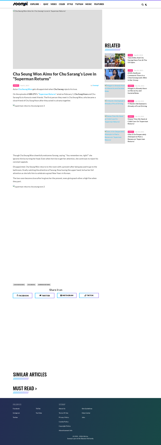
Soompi (96, 85)
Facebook (23, 296)
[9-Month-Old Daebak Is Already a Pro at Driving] (115, 106)
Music (88, 4)
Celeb (62, 4)
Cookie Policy (64, 422)
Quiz (45, 4)
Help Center (86, 413)
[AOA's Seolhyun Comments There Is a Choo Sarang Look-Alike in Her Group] (115, 75)
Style (70, 4)
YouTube (39, 413)
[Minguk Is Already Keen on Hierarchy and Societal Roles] (115, 91)
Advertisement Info (65, 430)
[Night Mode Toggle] (146, 4)
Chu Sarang (31, 284)
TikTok (38, 408)
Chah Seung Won (19, 284)
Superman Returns (47, 94)
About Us (62, 408)
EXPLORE (34, 4)
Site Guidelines (87, 408)
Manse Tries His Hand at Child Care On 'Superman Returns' (138, 121)
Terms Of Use (63, 413)
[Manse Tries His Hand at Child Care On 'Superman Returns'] (115, 121)
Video (53, 4)
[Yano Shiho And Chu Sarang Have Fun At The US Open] (115, 60)
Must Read (23, 388)
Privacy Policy (64, 417)
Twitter (45, 296)
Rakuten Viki (85, 438)
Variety (16, 85)
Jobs (83, 417)
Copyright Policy (65, 426)
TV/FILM (79, 4)
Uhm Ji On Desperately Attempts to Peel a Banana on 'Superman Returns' (137, 137)
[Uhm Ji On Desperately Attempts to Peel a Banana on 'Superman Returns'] (115, 137)
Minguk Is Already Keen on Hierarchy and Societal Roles (137, 90)
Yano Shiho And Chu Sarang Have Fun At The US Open (137, 60)
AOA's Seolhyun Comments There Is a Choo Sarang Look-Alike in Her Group (137, 76)
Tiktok (90, 295)
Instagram (67, 295)
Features (99, 4)
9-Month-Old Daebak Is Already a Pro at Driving (137, 105)
